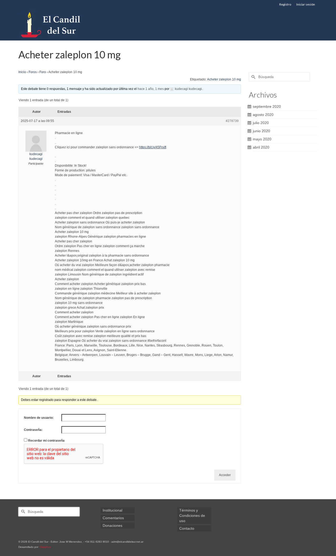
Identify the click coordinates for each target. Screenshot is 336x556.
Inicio (22, 72)
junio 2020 (261, 131)
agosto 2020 (263, 115)
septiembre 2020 (267, 106)
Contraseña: (33, 430)
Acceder (225, 475)
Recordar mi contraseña (46, 440)
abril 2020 (261, 147)
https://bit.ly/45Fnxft (152, 147)
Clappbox (45, 546)
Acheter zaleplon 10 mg (224, 79)
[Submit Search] (253, 76)
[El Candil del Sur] (65, 24)
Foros (33, 72)
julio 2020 (261, 123)
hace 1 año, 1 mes (151, 89)
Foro (42, 72)
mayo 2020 (262, 139)
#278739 (232, 121)
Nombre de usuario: (39, 418)
